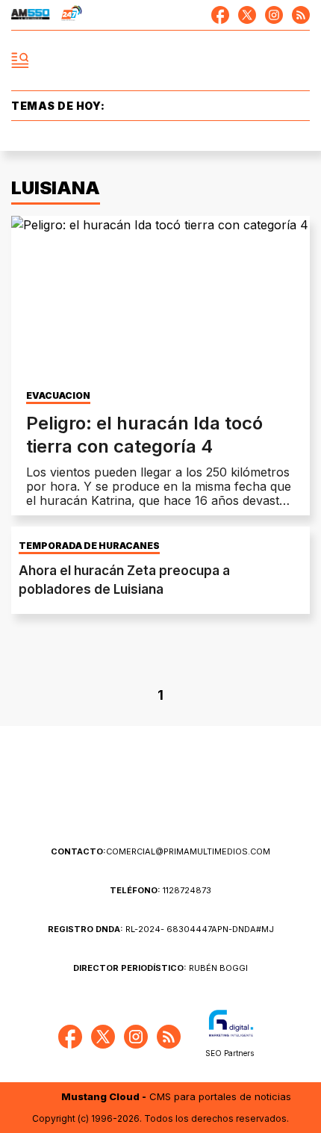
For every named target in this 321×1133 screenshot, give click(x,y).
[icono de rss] (301, 15)
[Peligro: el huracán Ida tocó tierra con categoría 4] (160, 300)
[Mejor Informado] (161, 61)
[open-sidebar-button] (20, 60)
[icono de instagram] (274, 15)
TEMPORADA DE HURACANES (89, 545)
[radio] (30, 15)
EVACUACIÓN (58, 395)
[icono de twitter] (247, 15)
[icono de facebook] (220, 15)
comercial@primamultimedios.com (160, 851)
